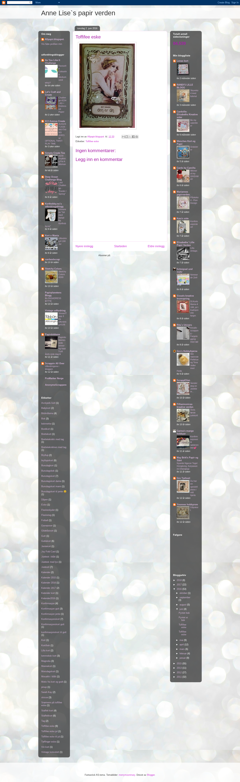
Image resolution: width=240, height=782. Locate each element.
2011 (179, 677)
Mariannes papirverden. (183, 193)
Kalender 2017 (48, 588)
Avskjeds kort (48, 403)
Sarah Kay (46, 692)
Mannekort (46, 666)
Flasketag (46, 515)
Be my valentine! (194, 123)
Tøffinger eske (48, 741)
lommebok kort (48, 655)
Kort (43, 640)
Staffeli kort (47, 710)
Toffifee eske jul (49, 731)
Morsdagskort (48, 671)
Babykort (45, 408)
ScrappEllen (183, 380)
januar (183, 658)
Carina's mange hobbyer (185, 432)
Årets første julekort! (194, 413)
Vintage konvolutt (50, 752)
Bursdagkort (47, 465)
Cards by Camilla (186, 168)
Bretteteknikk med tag (52, 439)
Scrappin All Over (54, 363)
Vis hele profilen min (51, 44)
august (183, 604)
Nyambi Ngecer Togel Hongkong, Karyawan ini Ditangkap (187, 466)
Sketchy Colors (53, 268)
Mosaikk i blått (48, 676)
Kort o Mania (52, 235)
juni (182, 609)
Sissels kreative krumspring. (185, 297)
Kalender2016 (48, 598)
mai (182, 640)
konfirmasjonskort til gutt (53, 632)
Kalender (45, 572)
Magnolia (45, 661)
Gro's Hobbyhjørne (187, 351)
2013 (179, 668)
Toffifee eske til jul (50, 736)
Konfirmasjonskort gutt (52, 624)
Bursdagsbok (48, 470)
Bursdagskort (48, 476)
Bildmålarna (47, 413)
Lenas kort (182, 61)
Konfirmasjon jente (50, 614)
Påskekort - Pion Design (194, 200)
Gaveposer (46, 525)
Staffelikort (46, 715)
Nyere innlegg (84, 246)
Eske (44, 504)
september (185, 597)
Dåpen (44, 499)
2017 (179, 584)
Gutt (43, 536)
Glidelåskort (47, 530)
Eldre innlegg (156, 246)
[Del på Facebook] (133, 136)
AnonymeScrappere (55, 385)
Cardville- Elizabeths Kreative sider (187, 114)
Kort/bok (45, 645)
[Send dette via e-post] (123, 136)
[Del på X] (130, 136)
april (182, 644)
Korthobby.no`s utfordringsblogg (54, 205)
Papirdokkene (52, 334)
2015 (179, 663)
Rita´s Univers (184, 325)
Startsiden (120, 246)
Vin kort (45, 747)
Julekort (45, 567)
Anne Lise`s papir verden (78, 13)
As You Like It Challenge (52, 61)
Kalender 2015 (48, 577)
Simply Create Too (55, 153)
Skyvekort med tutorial (194, 93)
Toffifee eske (92, 141)
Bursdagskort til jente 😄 (53, 491)
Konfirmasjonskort (50, 619)
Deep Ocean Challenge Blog (53, 178)
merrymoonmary (127, 775)
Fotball (44, 520)
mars (182, 649)
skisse (44, 697)
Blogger (151, 775)
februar (183, 653)
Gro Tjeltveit (183, 478)
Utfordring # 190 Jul (63, 241)
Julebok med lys (49, 562)
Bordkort (45, 429)
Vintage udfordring (55, 310)
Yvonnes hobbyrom (187, 504)
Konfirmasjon (48, 603)
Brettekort (46, 434)
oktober (184, 593)
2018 (179, 580)
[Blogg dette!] (126, 136)
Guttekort (46, 541)
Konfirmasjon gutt (50, 608)
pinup (44, 687)
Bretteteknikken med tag (53, 447)
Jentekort (46, 546)
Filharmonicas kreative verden (185, 405)
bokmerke (46, 423)
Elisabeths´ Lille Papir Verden (185, 243)
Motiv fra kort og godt (52, 681)
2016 (179, 589)
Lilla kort (45, 650)
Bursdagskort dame (51, 481)
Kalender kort (48, 593)
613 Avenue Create (55, 121)
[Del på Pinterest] (136, 136)
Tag (43, 721)
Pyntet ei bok (183, 619)
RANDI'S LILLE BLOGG (185, 86)
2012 (179, 672)
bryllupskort (47, 460)
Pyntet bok (184, 613)
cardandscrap (52, 259)
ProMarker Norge (54, 378)
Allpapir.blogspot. (54, 39)
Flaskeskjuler (48, 510)
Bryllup (44, 455)
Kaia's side (183, 218)
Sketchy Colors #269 (62, 274)
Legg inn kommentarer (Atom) (126, 255)
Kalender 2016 (48, 582)
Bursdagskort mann (51, 486)
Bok (43, 418)
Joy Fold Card (48, 551)
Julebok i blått (48, 556)
